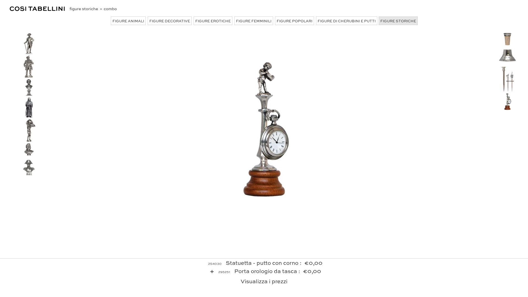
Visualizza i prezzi (264, 281)
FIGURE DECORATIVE (169, 20)
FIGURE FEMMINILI (253, 20)
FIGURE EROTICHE (213, 20)
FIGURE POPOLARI (294, 20)
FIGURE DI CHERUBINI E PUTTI (347, 20)
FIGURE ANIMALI (128, 20)
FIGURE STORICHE (398, 20)
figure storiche (84, 9)
